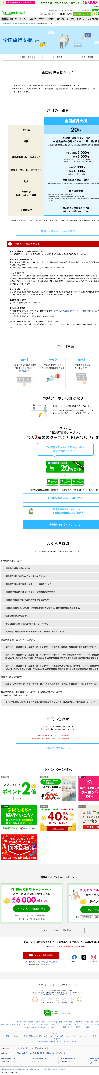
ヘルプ (77, 10)
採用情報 (47, 1069)
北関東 (30, 1022)
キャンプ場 (70, 19)
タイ (23, 1024)
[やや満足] (64, 999)
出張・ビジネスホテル (13, 1036)
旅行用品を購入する (39, 1058)
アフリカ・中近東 (74, 1027)
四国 (86, 1022)
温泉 (25, 1036)
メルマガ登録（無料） (44, 955)
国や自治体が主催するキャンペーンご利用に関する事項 (75, 311)
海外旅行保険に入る (8, 1058)
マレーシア (85, 1024)
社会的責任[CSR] (36, 1069)
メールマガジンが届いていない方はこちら (41, 962)
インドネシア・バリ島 (47, 1024)
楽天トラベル (13, 13)
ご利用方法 (57, 56)
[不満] (42, 999)
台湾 (18, 1024)
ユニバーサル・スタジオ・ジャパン (78, 1036)
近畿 (70, 1022)
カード (96, 6)
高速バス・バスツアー (38, 19)
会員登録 (62, 14)
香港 (13, 1024)
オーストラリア (53, 1027)
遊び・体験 (60, 19)
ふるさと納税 (93, 19)
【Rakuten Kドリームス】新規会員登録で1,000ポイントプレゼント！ (40, 1053)
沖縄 (96, 1022)
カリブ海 (86, 1027)
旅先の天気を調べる (68, 1058)
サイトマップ (69, 10)
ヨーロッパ (42, 1027)
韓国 (2, 1024)
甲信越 (54, 1022)
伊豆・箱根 (46, 1022)
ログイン (69, 14)
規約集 (54, 1069)
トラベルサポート (70, 1041)
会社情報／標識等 (8, 1069)
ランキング (56, 1039)
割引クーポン (81, 19)
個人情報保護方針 (22, 1069)
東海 (65, 1022)
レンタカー (24, 19)
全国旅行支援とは (27, 56)
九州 (91, 1022)
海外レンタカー (55, 1041)
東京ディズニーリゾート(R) (53, 1036)
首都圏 (37, 1022)
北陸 (60, 1022)
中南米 (63, 1027)
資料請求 (62, 1069)
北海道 (19, 1022)
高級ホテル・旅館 (35, 1036)
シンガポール (32, 1024)
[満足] (72, 999)
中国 (8, 1024)
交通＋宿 (13, 19)
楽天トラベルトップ (9, 23)
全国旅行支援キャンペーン (27, 23)
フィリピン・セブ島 (64, 1024)
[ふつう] (57, 999)
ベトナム (76, 1024)
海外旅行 (51, 19)
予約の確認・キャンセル (82, 14)
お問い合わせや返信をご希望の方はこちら (57, 995)
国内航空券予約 (42, 1041)
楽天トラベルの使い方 (56, 10)
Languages (85, 10)
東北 (24, 1022)
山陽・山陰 (78, 1022)
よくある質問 (87, 56)
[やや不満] (50, 999)
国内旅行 (5, 19)
